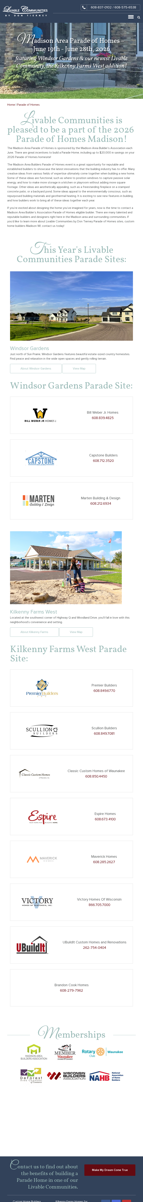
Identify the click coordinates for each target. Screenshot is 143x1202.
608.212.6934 (100, 503)
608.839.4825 (103, 418)
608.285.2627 (104, 862)
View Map (79, 368)
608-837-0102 (101, 7)
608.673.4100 (105, 819)
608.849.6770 (104, 691)
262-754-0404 (94, 948)
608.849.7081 (104, 733)
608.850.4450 (96, 776)
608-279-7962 (71, 990)
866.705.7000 (99, 905)
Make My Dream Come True (110, 1170)
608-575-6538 (125, 7)
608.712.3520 (103, 461)
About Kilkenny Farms (34, 632)
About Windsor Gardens (35, 368)
